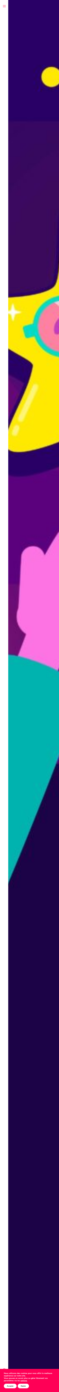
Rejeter (23, 1386)
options (23, 1380)
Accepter (10, 1386)
